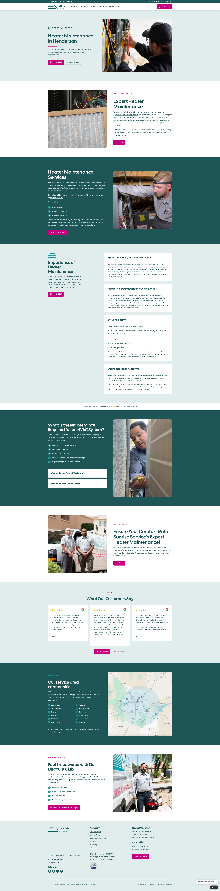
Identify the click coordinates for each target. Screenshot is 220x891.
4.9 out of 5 (102, 407)
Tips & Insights (95, 832)
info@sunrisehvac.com (140, 849)
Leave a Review (118, 652)
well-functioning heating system (126, 115)
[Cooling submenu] (77, 6)
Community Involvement (99, 838)
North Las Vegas (57, 722)
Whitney (82, 722)
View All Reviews (102, 652)
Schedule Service (73, 62)
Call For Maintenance (57, 232)
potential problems (56, 198)
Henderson (55, 715)
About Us (93, 848)
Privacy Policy (151, 884)
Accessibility (142, 884)
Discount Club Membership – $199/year (64, 808)
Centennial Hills (56, 708)
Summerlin (82, 712)
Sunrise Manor (84, 719)
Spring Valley (83, 715)
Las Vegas (55, 719)
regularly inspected (133, 305)
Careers (93, 841)
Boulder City (55, 705)
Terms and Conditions (165, 884)
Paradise (82, 705)
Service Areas (95, 835)
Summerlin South (85, 708)
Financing (169, 1)
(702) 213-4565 (165, 7)
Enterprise (54, 712)
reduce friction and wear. (87, 225)
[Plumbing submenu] (97, 6)
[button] (77, 473)
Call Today (119, 142)
